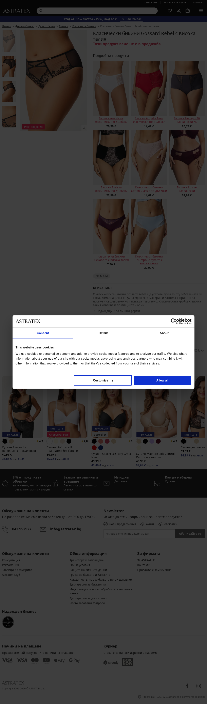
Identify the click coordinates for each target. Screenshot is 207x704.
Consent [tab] (43, 333)
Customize (100, 380)
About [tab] (164, 333)
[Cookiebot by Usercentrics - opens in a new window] (173, 321)
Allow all (162, 380)
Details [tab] (104, 333)
